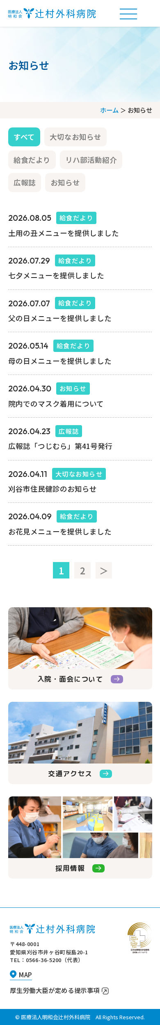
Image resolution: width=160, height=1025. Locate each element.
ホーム (109, 109)
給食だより (32, 160)
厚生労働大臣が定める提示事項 (55, 990)
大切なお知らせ (75, 137)
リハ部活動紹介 (91, 160)
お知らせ (65, 182)
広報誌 (25, 182)
